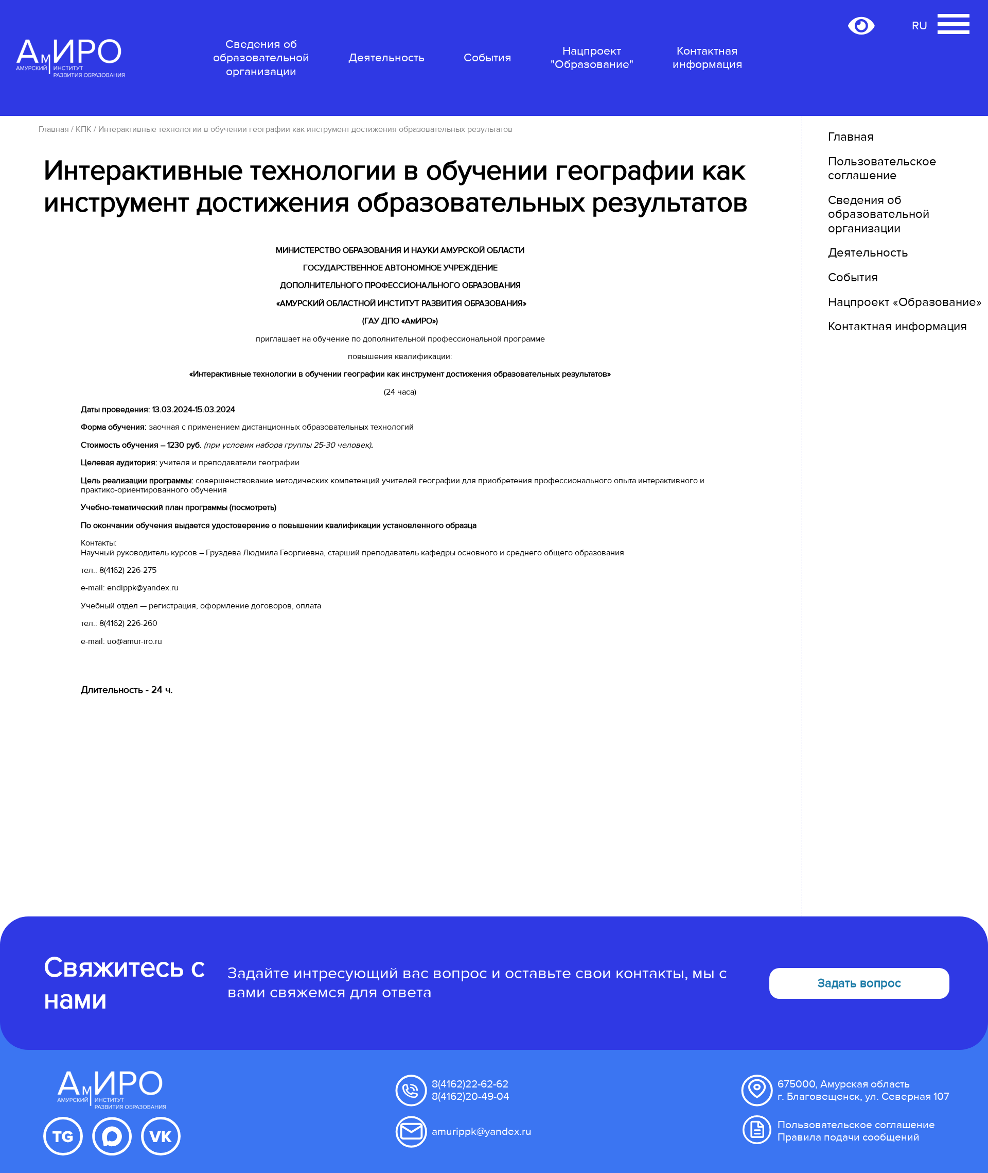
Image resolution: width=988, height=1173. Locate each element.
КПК (84, 129)
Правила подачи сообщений (849, 1137)
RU (919, 25)
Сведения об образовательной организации (261, 58)
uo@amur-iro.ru (134, 641)
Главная (54, 129)
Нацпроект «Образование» (905, 302)
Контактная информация (708, 58)
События (487, 57)
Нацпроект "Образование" (592, 58)
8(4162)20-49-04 (470, 1096)
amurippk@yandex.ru (482, 1131)
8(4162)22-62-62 (470, 1084)
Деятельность (386, 57)
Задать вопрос (859, 983)
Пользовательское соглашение (882, 168)
